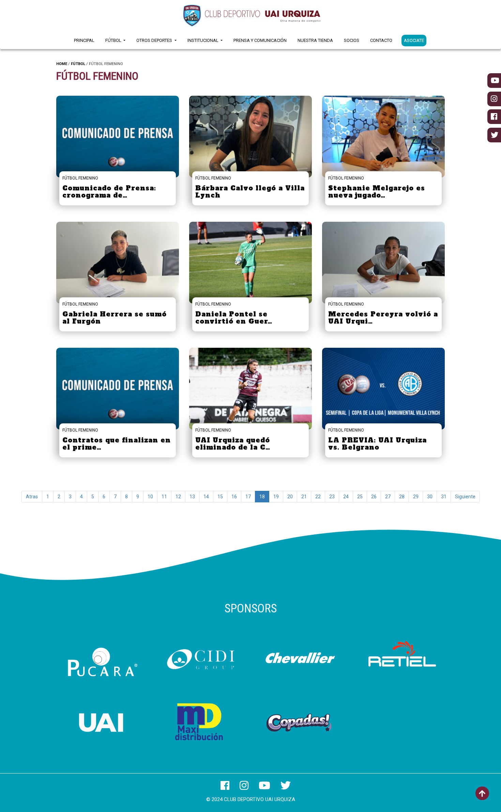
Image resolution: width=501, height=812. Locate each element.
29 (416, 496)
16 (234, 496)
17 (248, 496)
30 (429, 496)
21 (304, 496)
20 (290, 496)
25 (360, 496)
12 (178, 496)
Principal (84, 40)
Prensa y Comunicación (260, 40)
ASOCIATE (414, 40)
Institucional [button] (203, 40)
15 (220, 496)
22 (318, 496)
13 (192, 496)
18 (262, 496)
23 (332, 496)
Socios (351, 40)
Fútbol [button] (113, 40)
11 (164, 496)
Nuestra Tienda (315, 40)
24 (346, 496)
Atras (32, 496)
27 (388, 496)
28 (402, 496)
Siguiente (465, 496)
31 (443, 496)
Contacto (381, 40)
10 (150, 496)
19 (276, 496)
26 (374, 496)
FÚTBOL (78, 64)
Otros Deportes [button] (154, 40)
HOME (61, 64)
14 (206, 496)
